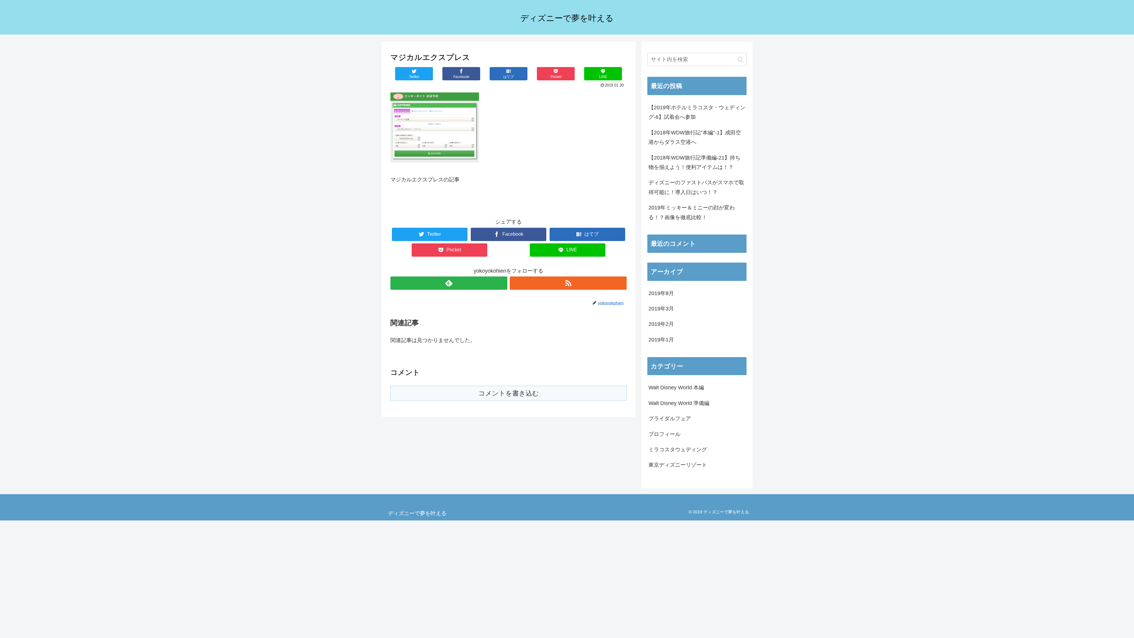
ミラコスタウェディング (678, 450)
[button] (740, 59)
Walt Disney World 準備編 (679, 403)
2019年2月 (661, 324)
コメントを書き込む (508, 393)
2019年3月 (661, 309)
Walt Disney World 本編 (676, 387)
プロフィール (664, 434)
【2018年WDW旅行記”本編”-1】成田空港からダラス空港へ (695, 137)
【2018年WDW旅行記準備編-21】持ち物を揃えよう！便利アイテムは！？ (694, 162)
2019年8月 (661, 293)
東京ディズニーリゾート (678, 465)
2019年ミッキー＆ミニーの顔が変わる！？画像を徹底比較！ (692, 212)
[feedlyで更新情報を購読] (448, 283)
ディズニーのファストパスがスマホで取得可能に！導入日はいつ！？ (696, 187)
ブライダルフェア (670, 418)
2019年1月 (661, 340)
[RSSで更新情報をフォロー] (568, 283)
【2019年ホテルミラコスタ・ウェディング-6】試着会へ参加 (697, 112)
